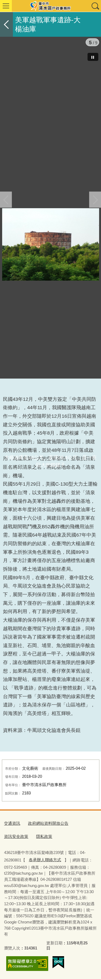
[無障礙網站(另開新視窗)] (27, 963)
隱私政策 (44, 836)
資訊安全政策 (16, 836)
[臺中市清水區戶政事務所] (50, 6)
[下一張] (95, 200)
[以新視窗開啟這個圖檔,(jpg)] (50, 245)
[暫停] (93, 57)
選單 (6, 6)
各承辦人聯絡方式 (45, 859)
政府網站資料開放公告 (48, 823)
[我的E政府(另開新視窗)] (58, 962)
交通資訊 (12, 823)
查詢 (95, 6)
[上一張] (6, 200)
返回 (6, 24)
